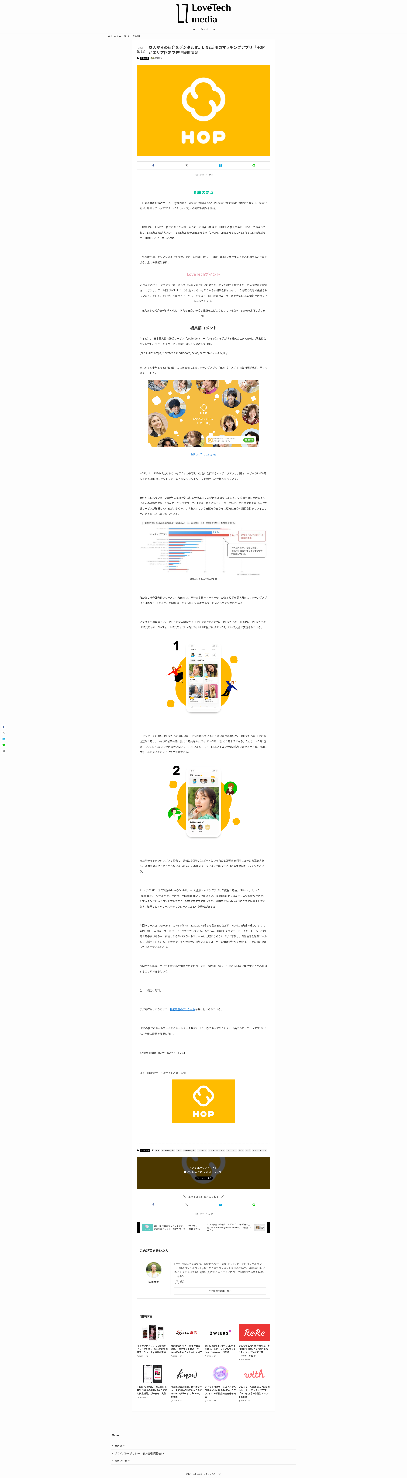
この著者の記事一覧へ (220, 1291)
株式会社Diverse (259, 1150)
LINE (179, 1150)
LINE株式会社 (189, 1150)
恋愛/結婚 (144, 58)
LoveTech (202, 1150)
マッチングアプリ (216, 1150)
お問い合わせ (122, 1461)
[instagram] (182, 1282)
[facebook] (177, 1282)
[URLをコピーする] (3, 751)
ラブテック (231, 1150)
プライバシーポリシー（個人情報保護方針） (139, 1453)
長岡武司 (153, 1282)
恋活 (248, 1150)
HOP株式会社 (168, 1150)
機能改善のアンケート (182, 1009)
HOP (157, 1150)
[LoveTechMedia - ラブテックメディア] (203, 13)
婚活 (241, 1150)
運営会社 (119, 1446)
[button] (153, 165)
